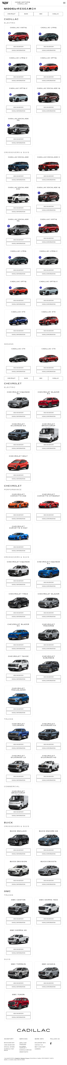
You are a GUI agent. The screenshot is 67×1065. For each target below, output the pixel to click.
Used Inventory (9, 1044)
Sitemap (23, 1058)
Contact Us (39, 1044)
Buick (26, 14)
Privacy (27, 1058)
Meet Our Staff (40, 1046)
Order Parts (23, 1052)
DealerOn (17, 1058)
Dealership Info (40, 1042)
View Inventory (18, 46)
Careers (38, 1049)
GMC (40, 14)
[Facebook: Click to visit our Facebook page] (51, 1043)
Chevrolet (11, 14)
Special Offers (9, 1046)
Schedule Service (25, 1049)
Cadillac (55, 14)
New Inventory (9, 1042)
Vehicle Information (18, 50)
